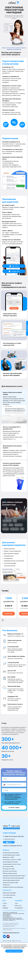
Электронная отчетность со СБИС (12, 859)
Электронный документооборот (11, 880)
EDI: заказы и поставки (8, 868)
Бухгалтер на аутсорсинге (10, 871)
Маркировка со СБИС (8, 857)
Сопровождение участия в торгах (12, 864)
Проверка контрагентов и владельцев (13, 887)
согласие (10, 802)
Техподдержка (19, 907)
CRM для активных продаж (10, 873)
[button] (8, 614)
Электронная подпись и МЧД (10, 882)
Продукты (6, 850)
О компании (18, 900)
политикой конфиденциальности (12, 798)
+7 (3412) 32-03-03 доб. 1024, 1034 (13, 836)
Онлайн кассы (6, 884)
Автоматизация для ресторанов (11, 855)
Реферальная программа (9, 892)
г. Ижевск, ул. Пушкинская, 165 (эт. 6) (12, 845)
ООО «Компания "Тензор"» (9, 926)
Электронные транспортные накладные (13, 878)
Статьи (5, 903)
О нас (16, 903)
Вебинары (5, 907)
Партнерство (7, 890)
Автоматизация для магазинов (11, 852)
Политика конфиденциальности (11, 932)
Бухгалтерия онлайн (8, 866)
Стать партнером (7, 897)
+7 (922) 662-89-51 (9, 839)
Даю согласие (8, 794)
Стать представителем (9, 895)
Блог (4, 900)
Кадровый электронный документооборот (14, 875)
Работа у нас (18, 905)
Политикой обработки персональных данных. (14, 947)
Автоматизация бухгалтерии (10, 862)
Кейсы (4, 905)
